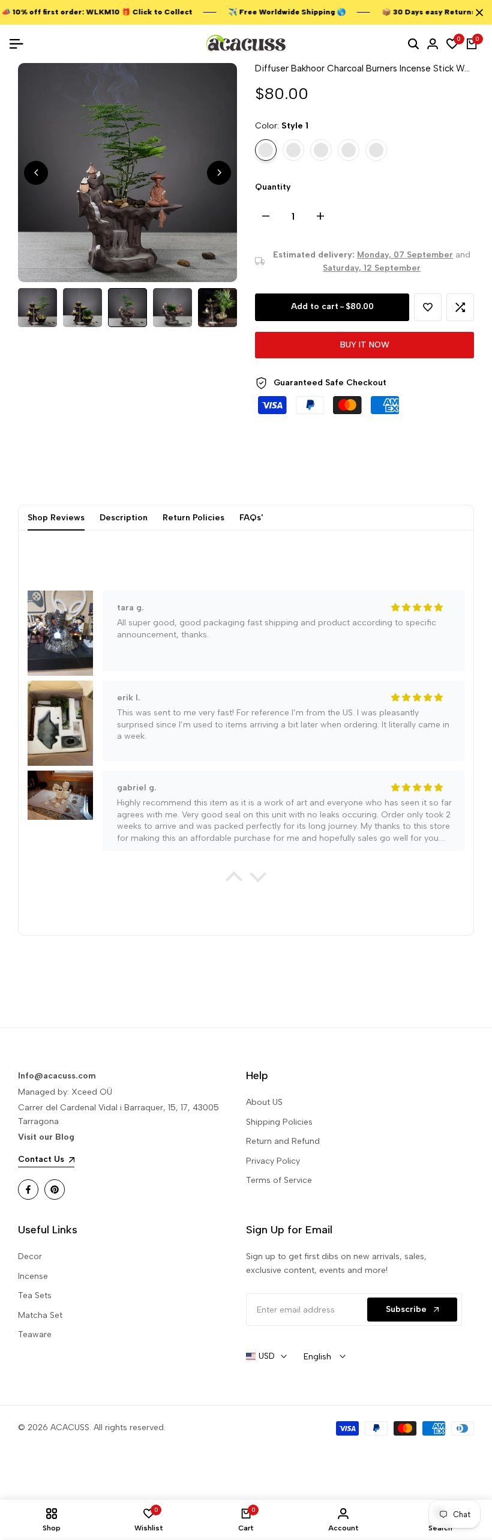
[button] (428, 307)
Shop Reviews (56, 518)
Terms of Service (279, 1180)
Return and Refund (283, 1141)
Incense (33, 1276)
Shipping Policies (279, 1122)
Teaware (35, 1334)
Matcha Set (40, 1315)
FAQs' (251, 518)
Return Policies (193, 518)
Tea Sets (35, 1295)
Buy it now (364, 345)
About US (264, 1102)
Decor (30, 1256)
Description (124, 518)
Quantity (273, 187)
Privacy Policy (273, 1161)
